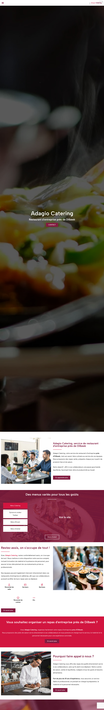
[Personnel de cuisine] (18, 597)
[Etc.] (34, 597)
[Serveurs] (25, 585)
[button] (2, 2)
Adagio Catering (11, 555)
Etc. (34, 600)
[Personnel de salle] (9, 585)
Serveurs (25, 587)
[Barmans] (42, 585)
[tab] (15, 506)
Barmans (42, 587)
